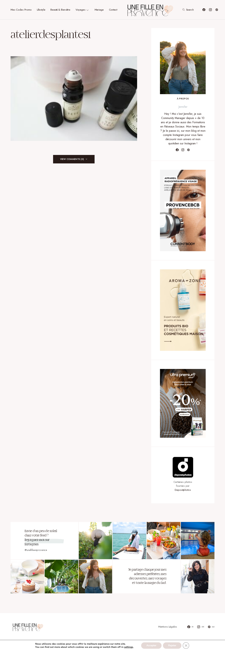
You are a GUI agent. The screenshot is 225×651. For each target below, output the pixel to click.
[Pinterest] (217, 9)
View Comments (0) (72, 159)
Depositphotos (183, 490)
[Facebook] (203, 9)
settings (128, 647)
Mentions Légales (167, 627)
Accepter (151, 645)
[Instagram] (210, 9)
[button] (188, 10)
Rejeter (172, 645)
